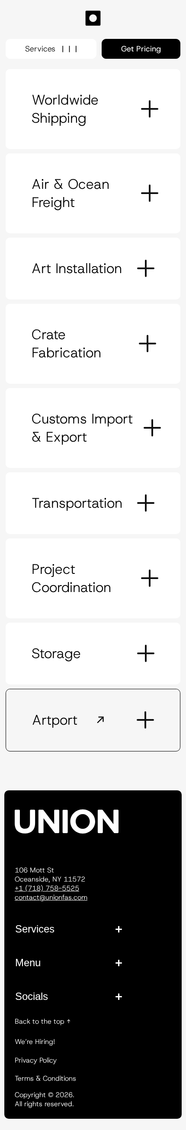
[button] (93, 109)
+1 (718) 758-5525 (47, 888)
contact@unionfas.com (51, 897)
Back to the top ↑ (43, 1021)
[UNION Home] (93, 19)
